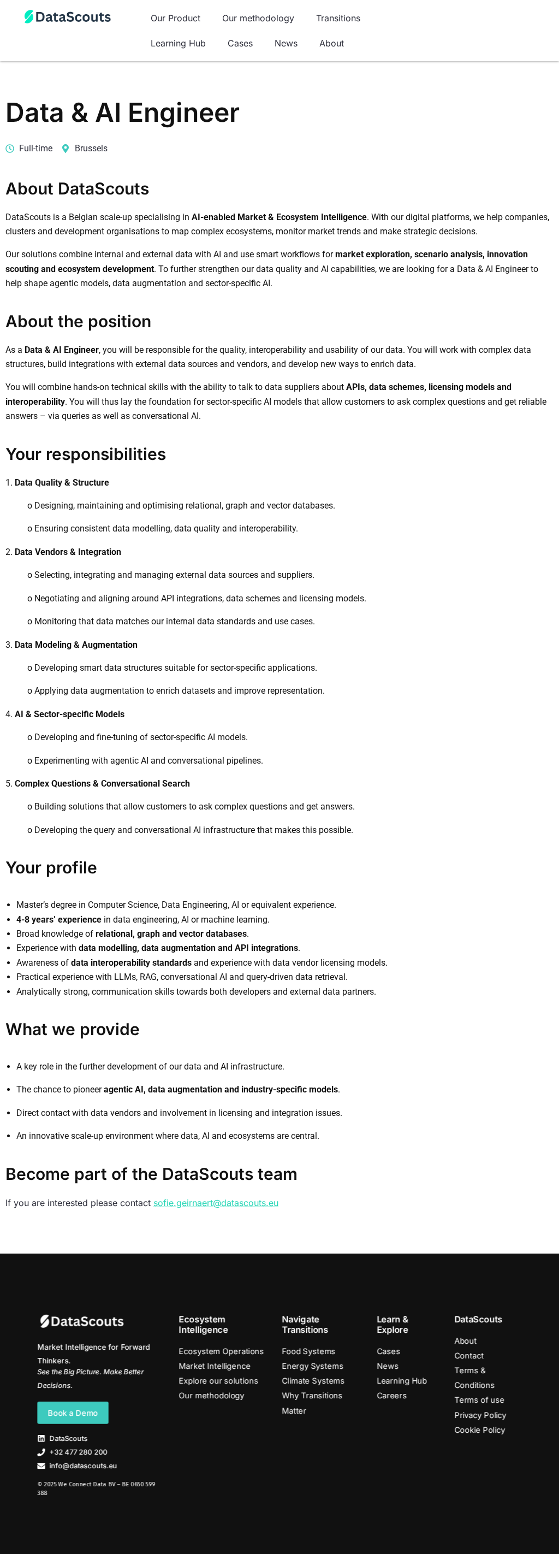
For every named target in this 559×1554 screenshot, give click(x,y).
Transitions (338, 18)
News (286, 43)
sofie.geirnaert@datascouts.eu (215, 1202)
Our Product (175, 18)
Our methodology (258, 18)
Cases (240, 43)
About (331, 43)
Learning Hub (178, 43)
